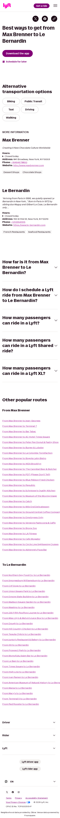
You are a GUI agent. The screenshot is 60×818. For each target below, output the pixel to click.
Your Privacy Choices (16, 802)
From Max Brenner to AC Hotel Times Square (26, 436)
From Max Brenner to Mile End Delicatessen (25, 506)
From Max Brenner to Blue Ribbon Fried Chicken (28, 479)
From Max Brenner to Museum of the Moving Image (29, 495)
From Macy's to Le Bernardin (17, 693)
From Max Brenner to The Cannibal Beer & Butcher (29, 469)
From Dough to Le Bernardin (17, 623)
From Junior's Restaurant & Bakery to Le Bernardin (29, 639)
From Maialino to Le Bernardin (18, 607)
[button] (55, 5)
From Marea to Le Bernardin (17, 687)
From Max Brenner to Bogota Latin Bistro (24, 458)
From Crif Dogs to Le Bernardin (19, 585)
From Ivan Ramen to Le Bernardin (20, 677)
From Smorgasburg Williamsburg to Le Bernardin (28, 580)
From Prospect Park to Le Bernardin (21, 650)
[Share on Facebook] (44, 18)
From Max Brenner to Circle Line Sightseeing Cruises (30, 544)
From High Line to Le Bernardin (19, 671)
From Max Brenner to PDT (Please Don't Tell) (26, 474)
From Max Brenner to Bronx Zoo (19, 528)
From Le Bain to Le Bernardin (17, 661)
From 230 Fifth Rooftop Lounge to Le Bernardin (27, 612)
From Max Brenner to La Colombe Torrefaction (27, 452)
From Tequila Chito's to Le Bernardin (21, 634)
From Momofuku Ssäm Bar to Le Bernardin (24, 655)
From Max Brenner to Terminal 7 (19, 426)
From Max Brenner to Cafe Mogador (21, 538)
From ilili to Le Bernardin (15, 644)
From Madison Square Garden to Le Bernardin (26, 601)
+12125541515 (18, 222)
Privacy (18, 798)
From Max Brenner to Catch (17, 501)
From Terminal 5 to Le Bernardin (19, 698)
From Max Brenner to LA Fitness (19, 533)
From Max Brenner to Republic (18, 485)
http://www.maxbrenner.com (28, 165)
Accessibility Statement (36, 798)
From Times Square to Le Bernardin (21, 666)
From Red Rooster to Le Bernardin (20, 704)
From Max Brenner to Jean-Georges (21, 420)
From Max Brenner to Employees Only (22, 517)
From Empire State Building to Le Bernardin (25, 596)
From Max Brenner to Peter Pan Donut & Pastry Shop (30, 442)
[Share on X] (35, 18)
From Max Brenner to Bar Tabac (19, 431)
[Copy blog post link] (54, 18)
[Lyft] (7, 5)
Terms (9, 798)
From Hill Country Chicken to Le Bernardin (25, 628)
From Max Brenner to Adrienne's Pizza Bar (24, 549)
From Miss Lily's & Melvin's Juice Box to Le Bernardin (30, 618)
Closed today (12, 156)
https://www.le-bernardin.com (29, 225)
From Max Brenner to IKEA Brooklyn (21, 463)
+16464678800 (19, 162)
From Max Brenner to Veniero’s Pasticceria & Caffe (29, 522)
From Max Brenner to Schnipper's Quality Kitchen (28, 490)
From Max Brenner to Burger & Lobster (23, 447)
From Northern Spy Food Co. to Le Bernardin (26, 575)
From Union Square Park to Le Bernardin (23, 591)
